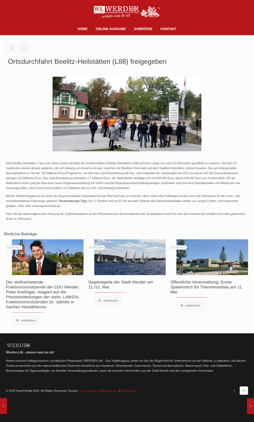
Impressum (111, 390)
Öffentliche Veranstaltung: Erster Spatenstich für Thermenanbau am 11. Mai (206, 287)
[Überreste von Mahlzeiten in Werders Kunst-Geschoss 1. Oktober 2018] (3, 406)
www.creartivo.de (90, 390)
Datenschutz (129, 390)
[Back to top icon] (244, 390)
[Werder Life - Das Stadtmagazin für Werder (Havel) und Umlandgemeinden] (127, 11)
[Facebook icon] (234, 390)
